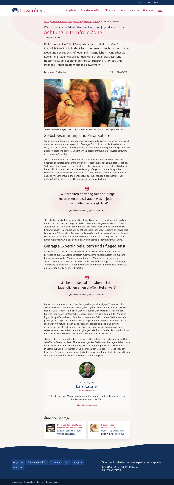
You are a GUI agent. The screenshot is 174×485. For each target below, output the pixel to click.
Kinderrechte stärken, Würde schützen (69, 432)
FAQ (149, 2)
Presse (142, 2)
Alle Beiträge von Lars (87, 405)
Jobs (122, 10)
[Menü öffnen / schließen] (160, 10)
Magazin (134, 10)
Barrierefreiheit (53, 482)
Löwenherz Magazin (61, 21)
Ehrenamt (110, 10)
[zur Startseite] (29, 10)
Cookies (40, 482)
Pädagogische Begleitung (87, 21)
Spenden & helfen (90, 10)
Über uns (148, 10)
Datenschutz (29, 482)
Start (46, 21)
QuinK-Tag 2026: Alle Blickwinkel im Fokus (112, 432)
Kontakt (157, 2)
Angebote (71, 10)
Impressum (17, 482)
